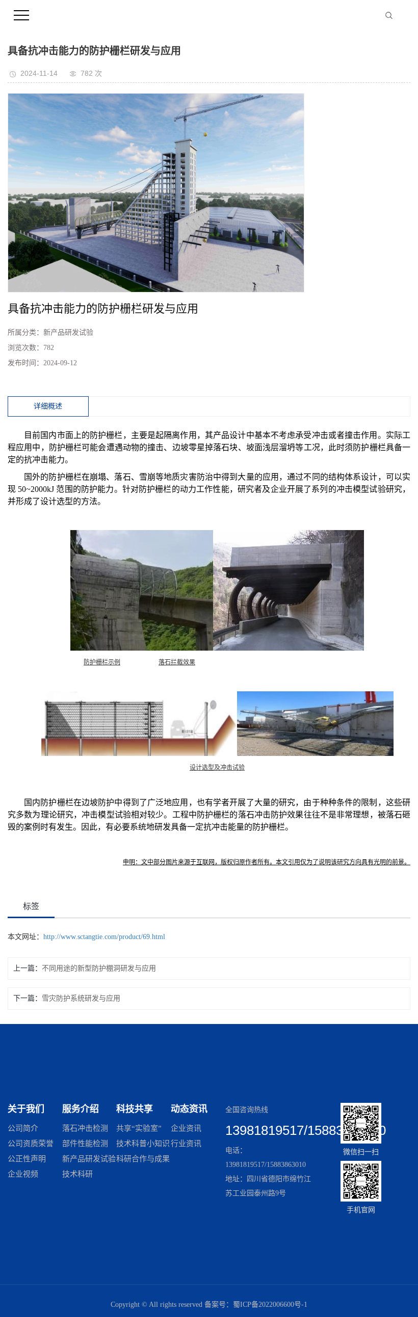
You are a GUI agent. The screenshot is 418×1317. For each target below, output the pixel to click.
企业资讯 (186, 1128)
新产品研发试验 (89, 1159)
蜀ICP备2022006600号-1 (270, 1304)
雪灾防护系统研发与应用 (81, 998)
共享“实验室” (139, 1128)
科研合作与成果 (143, 1159)
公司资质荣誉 (31, 1143)
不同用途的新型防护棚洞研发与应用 (99, 968)
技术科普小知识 (143, 1143)
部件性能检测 (85, 1143)
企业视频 (23, 1174)
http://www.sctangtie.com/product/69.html (104, 937)
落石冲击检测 (85, 1128)
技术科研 (77, 1174)
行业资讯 (186, 1143)
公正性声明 (27, 1159)
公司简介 (23, 1128)
